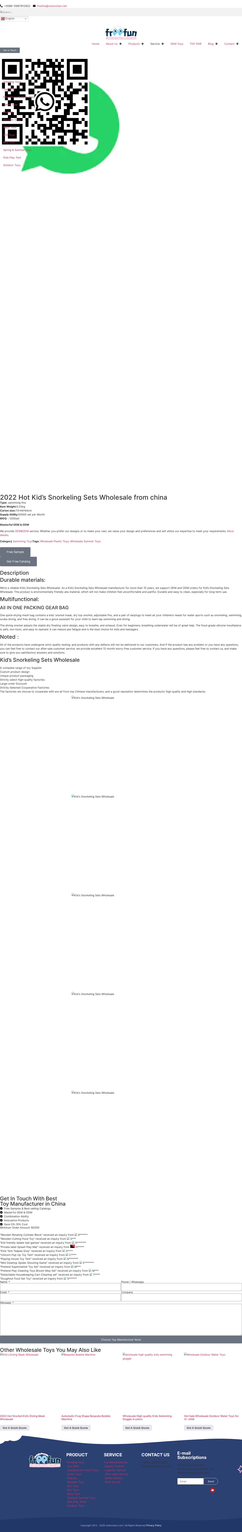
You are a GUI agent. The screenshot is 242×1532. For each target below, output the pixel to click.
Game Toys (10, 104)
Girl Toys (8, 134)
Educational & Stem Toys (18, 97)
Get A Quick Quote (15, 1427)
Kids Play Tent (12, 157)
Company (127, 1292)
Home (95, 43)
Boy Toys (9, 142)
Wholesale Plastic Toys (54, 541)
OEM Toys (177, 43)
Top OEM (9, 89)
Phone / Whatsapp (132, 1282)
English (9, 18)
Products (134, 43)
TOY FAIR (195, 43)
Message (6, 1302)
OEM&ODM (22, 531)
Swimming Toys (22, 541)
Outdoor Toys (11, 165)
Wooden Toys (11, 119)
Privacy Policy (153, 1525)
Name (4, 1282)
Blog (211, 43)
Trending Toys (12, 81)
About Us (112, 43)
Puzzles (8, 112)
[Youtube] (212, 1490)
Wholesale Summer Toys (85, 541)
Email (4, 1292)
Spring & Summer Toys (17, 150)
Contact (229, 43)
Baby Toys (9, 127)
